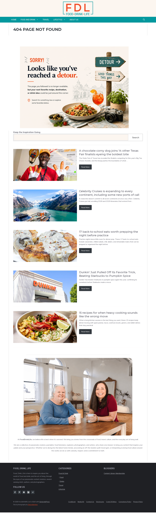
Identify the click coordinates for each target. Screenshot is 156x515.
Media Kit (81, 502)
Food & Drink (63, 473)
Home (13, 20)
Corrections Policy (125, 502)
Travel (46, 20)
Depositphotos (33, 504)
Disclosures (100, 502)
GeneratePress (44, 502)
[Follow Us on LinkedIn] (28, 492)
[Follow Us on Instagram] (19, 492)
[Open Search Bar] (144, 20)
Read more (85, 167)
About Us (74, 20)
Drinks (62, 481)
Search (135, 137)
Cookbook (72, 502)
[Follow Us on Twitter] (24, 492)
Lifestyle (57, 20)
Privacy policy (138, 502)
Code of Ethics (111, 502)
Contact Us (90, 502)
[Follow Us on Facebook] (15, 492)
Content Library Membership (114, 473)
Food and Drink (28, 20)
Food (61, 477)
